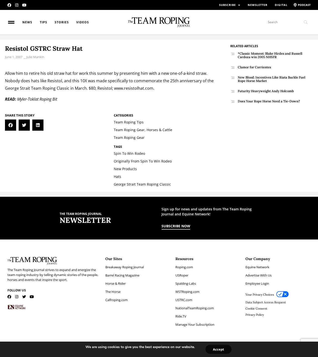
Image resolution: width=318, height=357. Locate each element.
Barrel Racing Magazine (122, 275)
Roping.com (184, 267)
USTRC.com (183, 300)
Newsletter (257, 5)
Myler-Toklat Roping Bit (37, 99)
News (27, 22)
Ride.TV (180, 316)
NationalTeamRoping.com (194, 308)
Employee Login (257, 283)
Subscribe (227, 5)
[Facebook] (9, 5)
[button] (10, 125)
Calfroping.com (116, 300)
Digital (281, 5)
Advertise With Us (258, 275)
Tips (43, 22)
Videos (82, 22)
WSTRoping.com (187, 291)
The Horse (112, 291)
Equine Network (257, 267)
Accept (218, 349)
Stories (62, 22)
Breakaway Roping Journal (124, 267)
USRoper (181, 275)
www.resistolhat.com (133, 88)
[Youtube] (24, 5)
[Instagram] (17, 5)
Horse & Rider (115, 283)
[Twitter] (24, 297)
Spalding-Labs (185, 283)
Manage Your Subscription (194, 324)
